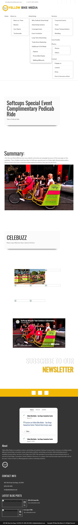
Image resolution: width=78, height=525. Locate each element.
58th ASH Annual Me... (33, 500)
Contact (54, 59)
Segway (35, 51)
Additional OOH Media (39, 46)
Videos (57, 52)
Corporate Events (60, 20)
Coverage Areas (37, 29)
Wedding (58, 33)
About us (13, 16)
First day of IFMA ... (28, 510)
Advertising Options (38, 25)
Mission (16, 25)
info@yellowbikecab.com (13, 2)
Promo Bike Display (39, 56)
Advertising (32, 16)
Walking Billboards (38, 60)
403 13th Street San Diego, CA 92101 (14, 482)
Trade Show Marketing (39, 42)
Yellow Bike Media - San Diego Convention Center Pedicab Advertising (45, 416)
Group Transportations (62, 29)
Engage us (58, 63)
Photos (54, 44)
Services (54, 16)
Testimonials (18, 33)
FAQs (56, 72)
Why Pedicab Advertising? (40, 20)
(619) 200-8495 (8, 486)
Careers (57, 67)
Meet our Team (18, 20)
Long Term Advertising (39, 38)
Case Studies (56, 40)
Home (6, 16)
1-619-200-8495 (32, 2)
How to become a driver (62, 76)
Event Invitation (37, 33)
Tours (56, 25)
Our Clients (17, 29)
